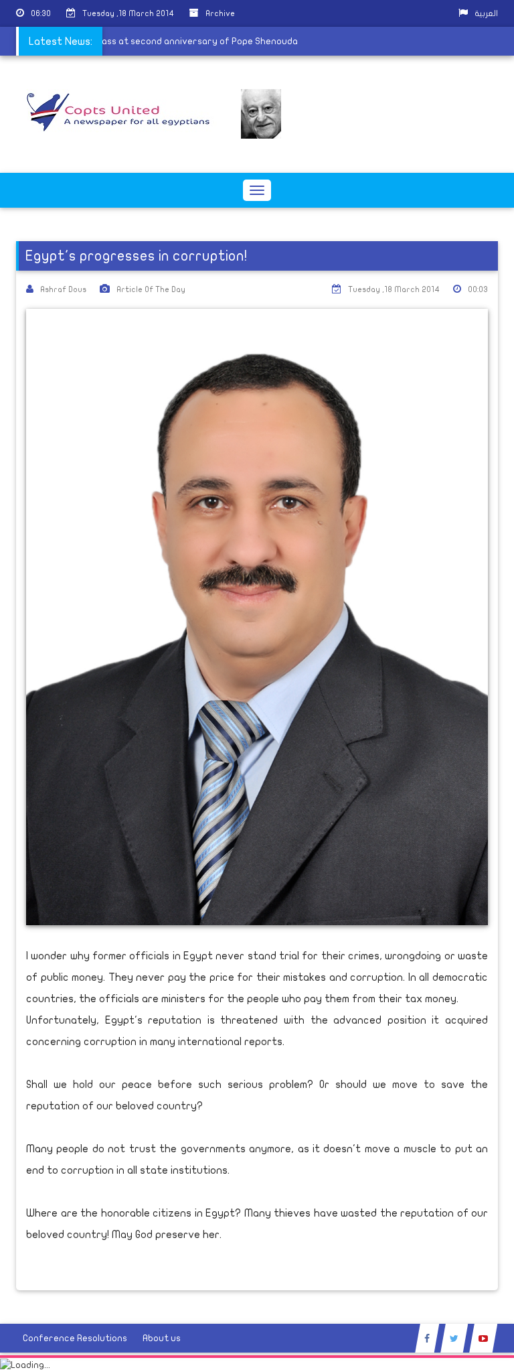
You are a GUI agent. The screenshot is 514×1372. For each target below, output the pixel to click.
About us (162, 1338)
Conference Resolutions (75, 1338)
